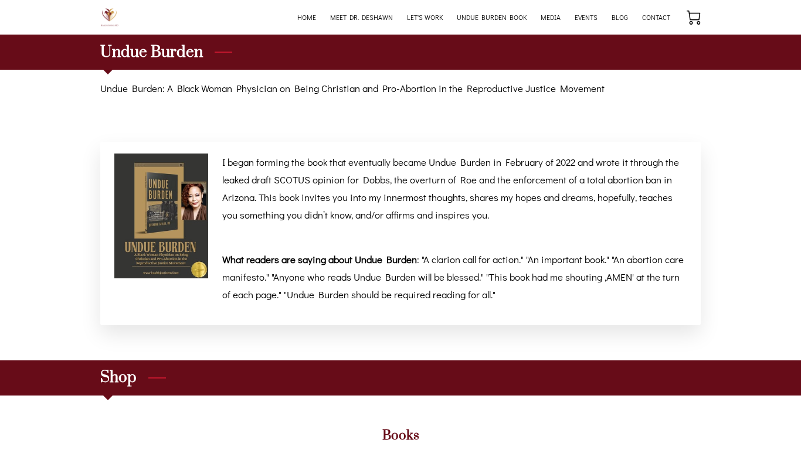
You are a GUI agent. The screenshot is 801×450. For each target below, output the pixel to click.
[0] (694, 18)
